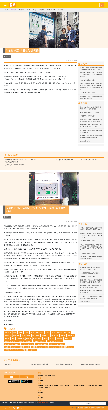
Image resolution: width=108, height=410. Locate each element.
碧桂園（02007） (25, 347)
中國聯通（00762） (39, 341)
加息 (47, 332)
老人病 (100, 386)
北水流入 (67, 332)
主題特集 (21, 10)
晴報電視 (13, 10)
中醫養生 (61, 386)
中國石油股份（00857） (55, 341)
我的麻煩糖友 (51, 10)
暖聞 (53, 375)
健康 (6, 10)
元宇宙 (8, 338)
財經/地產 (7, 56)
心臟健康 (75, 386)
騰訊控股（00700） (11, 341)
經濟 (26, 332)
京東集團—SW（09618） (13, 350)
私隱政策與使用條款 (43, 402)
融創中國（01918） (11, 347)
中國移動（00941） (27, 344)
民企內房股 (36, 335)
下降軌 (52, 338)
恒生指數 (8, 332)
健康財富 (41, 10)
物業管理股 (46, 335)
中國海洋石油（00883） (12, 344)
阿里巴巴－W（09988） (29, 350)
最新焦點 (40, 375)
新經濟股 (8, 335)
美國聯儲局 (40, 332)
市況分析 (60, 338)
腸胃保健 (82, 386)
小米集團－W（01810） (57, 344)
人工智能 (71, 335)
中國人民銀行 (38, 338)
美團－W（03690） (52, 347)
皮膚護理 (40, 388)
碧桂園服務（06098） (67, 347)
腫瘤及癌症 (68, 386)
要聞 (45, 375)
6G (13, 338)
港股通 (60, 332)
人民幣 (29, 338)
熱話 (49, 375)
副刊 (34, 10)
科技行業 (16, 335)
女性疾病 (94, 386)
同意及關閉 (88, 403)
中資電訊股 (20, 338)
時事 (28, 10)
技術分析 (68, 338)
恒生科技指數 (26, 335)
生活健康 (55, 386)
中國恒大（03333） (38, 347)
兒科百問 (88, 386)
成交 (53, 332)
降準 (46, 338)
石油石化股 (55, 335)
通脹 (32, 332)
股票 (21, 332)
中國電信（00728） (25, 341)
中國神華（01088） (42, 344)
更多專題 (47, 388)
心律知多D (61, 10)
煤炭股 (63, 335)
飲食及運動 (47, 386)
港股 (15, 332)
